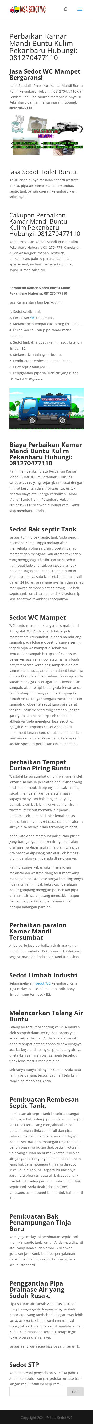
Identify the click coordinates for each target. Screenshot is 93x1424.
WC (32, 317)
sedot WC (43, 983)
